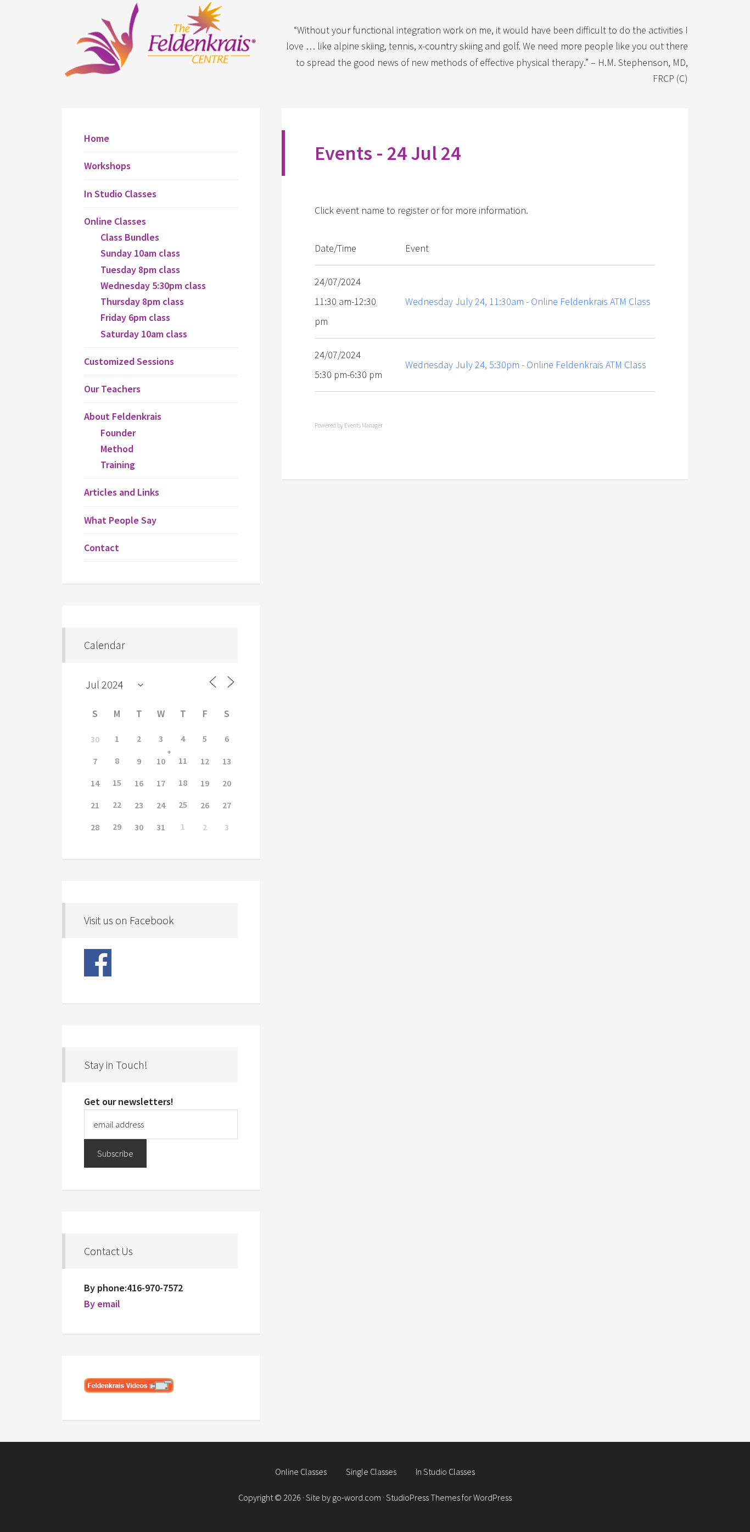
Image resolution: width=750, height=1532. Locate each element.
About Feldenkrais (122, 416)
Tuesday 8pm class (140, 269)
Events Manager (363, 425)
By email (102, 1303)
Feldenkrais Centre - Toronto (161, 38)
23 (139, 805)
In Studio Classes (120, 193)
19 (204, 783)
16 (139, 783)
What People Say (120, 520)
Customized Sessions (129, 361)
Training (117, 464)
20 (226, 783)
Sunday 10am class (140, 253)
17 (160, 783)
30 (95, 739)
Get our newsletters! (128, 1101)
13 (226, 761)
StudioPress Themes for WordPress (449, 1497)
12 (204, 761)
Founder (118, 432)
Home (96, 138)
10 (160, 761)
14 (95, 783)
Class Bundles (129, 237)
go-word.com (356, 1497)
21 (95, 805)
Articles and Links (121, 492)
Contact (101, 547)
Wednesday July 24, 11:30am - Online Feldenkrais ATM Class (528, 301)
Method (116, 448)
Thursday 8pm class (142, 301)
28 (95, 826)
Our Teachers (112, 388)
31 (160, 826)
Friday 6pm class (135, 317)
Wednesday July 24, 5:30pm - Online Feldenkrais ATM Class (525, 364)
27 (226, 805)
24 (160, 805)
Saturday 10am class (143, 334)
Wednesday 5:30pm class (153, 285)
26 (204, 805)
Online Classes (115, 221)
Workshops (107, 165)
